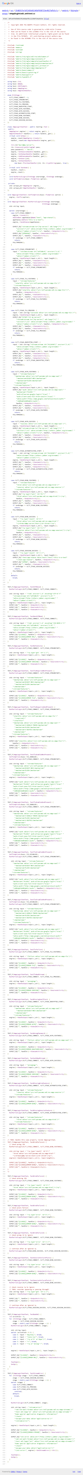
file (46, 19)
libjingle (74, 10)
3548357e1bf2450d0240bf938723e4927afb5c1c (36, 10)
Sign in (78, 3)
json (79, 1472)
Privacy (18, 1472)
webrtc (5, 10)
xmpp (5, 13)
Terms (25, 1472)
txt (74, 1472)
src (12, 10)
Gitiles (13, 1472)
